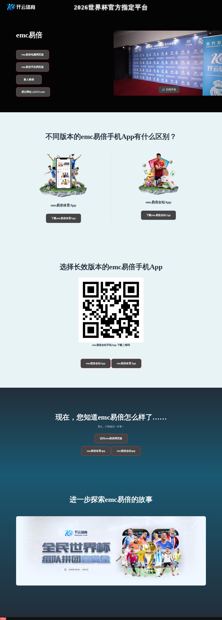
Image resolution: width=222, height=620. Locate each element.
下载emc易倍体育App (63, 218)
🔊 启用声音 (169, 89)
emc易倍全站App (95, 363)
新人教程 (29, 79)
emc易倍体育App (126, 363)
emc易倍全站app (126, 451)
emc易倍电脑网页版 (32, 54)
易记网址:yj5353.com (33, 91)
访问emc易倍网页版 (111, 438)
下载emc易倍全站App (158, 215)
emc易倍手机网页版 (32, 67)
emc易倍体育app (96, 451)
